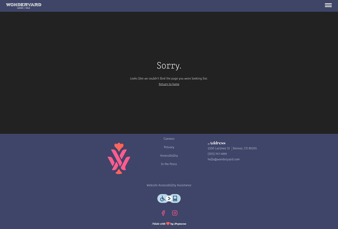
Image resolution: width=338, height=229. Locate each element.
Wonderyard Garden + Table (100, 158)
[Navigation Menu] (328, 6)
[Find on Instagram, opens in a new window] (175, 214)
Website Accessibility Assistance (169, 185)
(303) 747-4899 (217, 154)
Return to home (169, 84)
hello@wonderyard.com (224, 159)
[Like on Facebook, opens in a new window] (163, 214)
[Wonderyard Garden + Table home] (23, 6)
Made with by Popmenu (125, 223)
